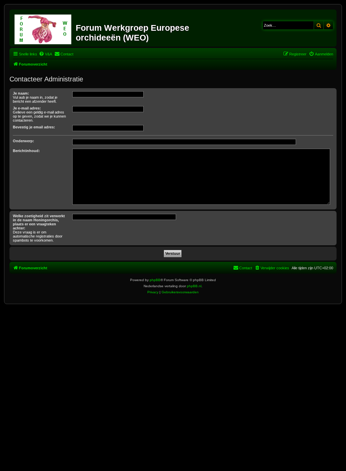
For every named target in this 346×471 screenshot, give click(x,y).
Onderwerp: (23, 141)
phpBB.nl (194, 286)
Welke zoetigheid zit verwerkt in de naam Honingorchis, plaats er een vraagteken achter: (39, 222)
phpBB (155, 280)
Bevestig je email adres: (34, 127)
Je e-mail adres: (27, 108)
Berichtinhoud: (26, 151)
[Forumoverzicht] (43, 28)
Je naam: (21, 93)
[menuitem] (45, 54)
